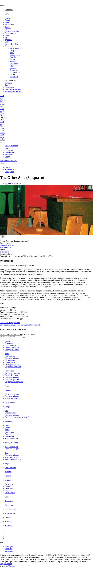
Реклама (8, 549)
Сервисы (8, 491)
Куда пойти (9, 169)
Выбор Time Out (11, 44)
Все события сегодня (8, 161)
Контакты (14, 77)
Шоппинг (9, 488)
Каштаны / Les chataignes (18, 325)
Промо (12, 74)
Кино (7, 22)
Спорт (7, 35)
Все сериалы (10, 362)
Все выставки (10, 413)
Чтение (13, 59)
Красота (8, 29)
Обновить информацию (10, 323)
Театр (12, 50)
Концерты (9, 150)
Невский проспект (7, 245)
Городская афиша (12, 350)
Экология (14, 70)
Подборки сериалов (13, 367)
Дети (7, 42)
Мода (7, 27)
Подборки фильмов (13, 365)
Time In (13, 57)
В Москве (9, 343)
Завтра (7, 85)
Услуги (8, 521)
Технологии (15, 72)
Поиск (7, 18)
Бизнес (12, 61)
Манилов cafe (35, 325)
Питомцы (14, 64)
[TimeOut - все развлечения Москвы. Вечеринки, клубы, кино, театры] (5, 3)
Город (7, 20)
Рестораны (9, 24)
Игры (12, 53)
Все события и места (13, 92)
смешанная (4, 252)
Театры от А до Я (12, 457)
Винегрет (4, 325)
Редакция (9, 547)
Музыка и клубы (12, 31)
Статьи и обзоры (12, 358)
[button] (1, 142)
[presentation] (1, 139)
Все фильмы (10, 360)
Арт (6, 37)
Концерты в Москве (13, 398)
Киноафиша (10, 356)
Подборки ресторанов (14, 382)
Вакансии (9, 551)
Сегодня (8, 83)
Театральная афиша (13, 459)
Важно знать (10, 493)
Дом (11, 66)
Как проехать (15, 183)
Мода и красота (16, 48)
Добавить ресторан (13, 379)
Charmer (11, 566)
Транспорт (14, 68)
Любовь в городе (12, 347)
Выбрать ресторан (12, 373)
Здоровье (8, 40)
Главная (8, 167)
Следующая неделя (13, 89)
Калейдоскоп (10, 509)
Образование (15, 55)
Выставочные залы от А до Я (17, 417)
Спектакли (9, 152)
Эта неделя (9, 87)
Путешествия (10, 33)
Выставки (9, 154)
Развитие (8, 434)
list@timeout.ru (6, 564)
